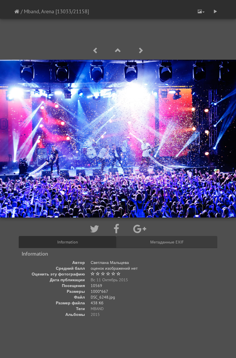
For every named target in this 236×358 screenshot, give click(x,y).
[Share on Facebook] (117, 228)
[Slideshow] (215, 11)
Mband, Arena (39, 11)
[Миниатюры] (119, 50)
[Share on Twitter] (96, 228)
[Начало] (16, 11)
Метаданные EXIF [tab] (167, 242)
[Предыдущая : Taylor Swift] (96, 50)
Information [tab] (67, 242)
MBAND (97, 308)
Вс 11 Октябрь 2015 (109, 279)
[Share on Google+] (139, 228)
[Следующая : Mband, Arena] (140, 50)
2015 (95, 314)
